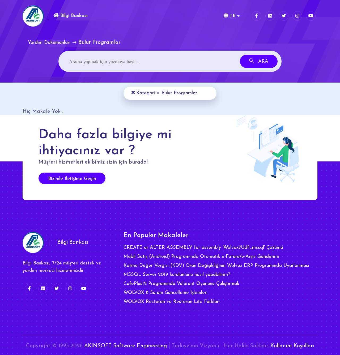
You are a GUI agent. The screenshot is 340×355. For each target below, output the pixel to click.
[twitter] (283, 16)
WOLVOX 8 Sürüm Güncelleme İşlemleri (165, 292)
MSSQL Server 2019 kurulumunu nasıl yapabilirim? (177, 274)
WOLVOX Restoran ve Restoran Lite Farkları (172, 302)
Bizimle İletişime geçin (72, 179)
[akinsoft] (33, 242)
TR (232, 16)
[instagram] (297, 16)
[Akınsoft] (33, 16)
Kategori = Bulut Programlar (166, 93)
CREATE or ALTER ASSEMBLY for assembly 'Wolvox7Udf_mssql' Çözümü (203, 247)
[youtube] (311, 16)
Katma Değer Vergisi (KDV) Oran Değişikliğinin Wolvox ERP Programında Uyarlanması (216, 265)
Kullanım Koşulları (292, 346)
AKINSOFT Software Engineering (125, 346)
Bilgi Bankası (73, 16)
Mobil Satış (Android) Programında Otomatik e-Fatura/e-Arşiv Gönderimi (201, 256)
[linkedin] (270, 16)
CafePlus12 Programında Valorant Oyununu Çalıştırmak (181, 283)
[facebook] (256, 16)
